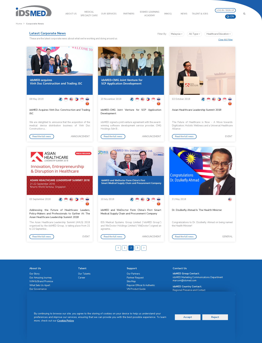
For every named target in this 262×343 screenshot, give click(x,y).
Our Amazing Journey (40, 277)
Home (19, 23)
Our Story (34, 273)
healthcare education (218, 34)
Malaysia (176, 34)
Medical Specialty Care (89, 13)
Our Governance (38, 289)
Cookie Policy (65, 320)
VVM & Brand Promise (41, 281)
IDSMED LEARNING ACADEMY (150, 13)
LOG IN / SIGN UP (225, 10)
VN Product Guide (136, 289)
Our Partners (133, 273)
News (184, 13)
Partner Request (135, 277)
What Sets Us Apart (39, 285)
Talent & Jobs (200, 13)
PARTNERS (128, 13)
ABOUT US (71, 13)
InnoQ (168, 13)
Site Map (131, 281)
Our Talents (84, 273)
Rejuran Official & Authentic (141, 285)
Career (81, 277)
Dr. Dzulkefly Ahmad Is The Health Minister (197, 210)
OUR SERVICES (108, 13)
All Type (194, 34)
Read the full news (41, 136)
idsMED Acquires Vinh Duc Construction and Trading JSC (59, 111)
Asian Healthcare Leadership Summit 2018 (196, 110)
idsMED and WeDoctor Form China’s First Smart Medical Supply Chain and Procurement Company (131, 211)
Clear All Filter (225, 39)
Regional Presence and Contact (189, 290)
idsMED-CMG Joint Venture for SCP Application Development (131, 111)
